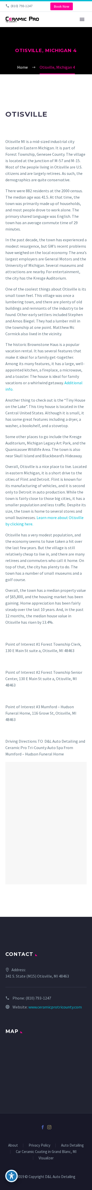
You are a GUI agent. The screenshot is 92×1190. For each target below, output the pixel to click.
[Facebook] (43, 1127)
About (13, 1145)
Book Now (61, 6)
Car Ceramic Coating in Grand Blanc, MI (46, 1152)
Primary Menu (82, 19)
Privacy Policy (39, 1145)
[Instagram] (49, 1127)
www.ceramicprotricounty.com (55, 1006)
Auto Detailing (72, 1145)
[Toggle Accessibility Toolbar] (11, 1176)
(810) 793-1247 (21, 6)
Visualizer (46, 1158)
